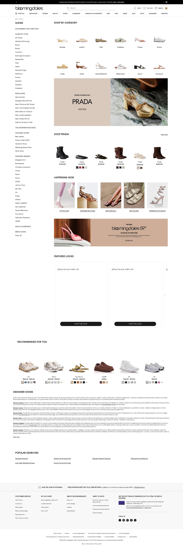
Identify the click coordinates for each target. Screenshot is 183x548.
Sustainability (71, 511)
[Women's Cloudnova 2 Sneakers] (129, 361)
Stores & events (97, 513)
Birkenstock (19, 163)
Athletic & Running (22, 41)
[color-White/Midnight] (52, 382)
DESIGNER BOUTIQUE (87, 211)
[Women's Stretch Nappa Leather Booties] (62, 149)
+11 (86, 382)
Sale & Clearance (23, 226)
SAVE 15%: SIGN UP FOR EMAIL (52, 487)
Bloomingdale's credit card (49, 500)
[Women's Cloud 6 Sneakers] (154, 361)
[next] (165, 295)
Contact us (18, 503)
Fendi (17, 174)
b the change (71, 503)
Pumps (17, 77)
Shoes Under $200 (22, 140)
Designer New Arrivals (23, 101)
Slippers (18, 85)
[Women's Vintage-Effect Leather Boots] (120, 149)
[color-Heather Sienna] (132, 382)
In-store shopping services (101, 505)
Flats (17, 63)
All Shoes (18, 38)
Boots (17, 45)
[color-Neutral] (138, 168)
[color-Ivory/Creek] (31, 382)
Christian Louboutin (22, 167)
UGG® (17, 221)
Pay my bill (44, 511)
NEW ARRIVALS (111, 211)
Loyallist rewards (46, 503)
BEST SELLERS (134, 211)
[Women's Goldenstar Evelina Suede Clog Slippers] (104, 361)
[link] (62, 163)
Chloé (17, 171)
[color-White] (86, 167)
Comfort (18, 52)
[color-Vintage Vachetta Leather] (78, 382)
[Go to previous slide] (16, 2)
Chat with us (19, 500)
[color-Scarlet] (80, 167)
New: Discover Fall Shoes (24, 104)
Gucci (17, 178)
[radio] (77, 167)
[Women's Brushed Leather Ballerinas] (81, 149)
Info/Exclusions (139, 487)
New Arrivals (20, 97)
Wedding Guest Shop (23, 147)
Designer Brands (21, 459)
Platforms (18, 74)
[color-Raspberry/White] (159, 382)
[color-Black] (77, 167)
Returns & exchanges (21, 511)
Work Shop (19, 151)
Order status (45, 507)
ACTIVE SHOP (64, 211)
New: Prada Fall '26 (22, 119)
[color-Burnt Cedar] (101, 382)
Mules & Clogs (20, 70)
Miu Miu (18, 189)
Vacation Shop (21, 144)
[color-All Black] (126, 382)
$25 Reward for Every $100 (27, 29)
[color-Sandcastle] (107, 382)
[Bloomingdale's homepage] (16, 19)
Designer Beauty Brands (101, 459)
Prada (17, 196)
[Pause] (166, 2)
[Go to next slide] (164, 2)
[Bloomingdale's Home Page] (29, 8)
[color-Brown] (83, 167)
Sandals (18, 81)
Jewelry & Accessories (62, 459)
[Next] (165, 149)
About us (69, 500)
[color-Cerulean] (25, 382)
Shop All (18, 235)
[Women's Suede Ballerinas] (101, 149)
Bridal (17, 49)
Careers (69, 507)
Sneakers (18, 88)
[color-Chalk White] (123, 167)
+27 (61, 382)
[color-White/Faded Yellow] (58, 382)
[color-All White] (123, 382)
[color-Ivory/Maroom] (135, 382)
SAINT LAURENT (21, 203)
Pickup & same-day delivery (101, 509)
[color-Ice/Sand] (129, 382)
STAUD (17, 200)
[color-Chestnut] (104, 382)
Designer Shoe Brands (139, 459)
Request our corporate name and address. (110, 540)
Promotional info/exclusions (134, 507)
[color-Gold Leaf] (72, 382)
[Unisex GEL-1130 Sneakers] (53, 361)
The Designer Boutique (25, 128)
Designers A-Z (20, 160)
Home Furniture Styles (62, 463)
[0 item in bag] (166, 8)
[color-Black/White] (156, 382)
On (16, 192)
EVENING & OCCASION (157, 211)
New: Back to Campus (23, 112)
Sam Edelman (20, 207)
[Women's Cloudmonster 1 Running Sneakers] (28, 361)
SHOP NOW (120, 2)
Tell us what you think (21, 518)
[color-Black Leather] (75, 382)
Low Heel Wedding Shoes (25, 463)
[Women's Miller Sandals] (79, 361)
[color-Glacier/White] (147, 382)
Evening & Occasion (22, 56)
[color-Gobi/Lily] (34, 382)
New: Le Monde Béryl (23, 115)
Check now (147, 507)
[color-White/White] (28, 382)
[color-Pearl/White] (153, 382)
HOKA (17, 182)
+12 (162, 382)
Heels (17, 67)
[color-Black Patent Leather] (84, 382)
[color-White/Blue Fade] (55, 382)
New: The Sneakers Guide (25, 108)
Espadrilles (19, 59)
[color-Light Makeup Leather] (81, 382)
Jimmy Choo (20, 185)
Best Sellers (19, 137)
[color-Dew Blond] (22, 382)
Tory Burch (19, 214)
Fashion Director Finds (23, 122)
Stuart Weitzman (21, 210)
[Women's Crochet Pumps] (140, 149)
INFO (114, 2)
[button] (81, 295)
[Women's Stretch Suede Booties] (159, 149)
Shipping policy (20, 514)
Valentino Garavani (22, 218)
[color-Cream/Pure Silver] (47, 382)
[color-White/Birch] (50, 382)
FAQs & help (18, 507)
